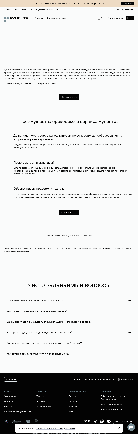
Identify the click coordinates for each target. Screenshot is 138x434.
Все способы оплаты (123, 422)
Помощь (9, 379)
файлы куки (70, 428)
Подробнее (128, 3)
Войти (129, 18)
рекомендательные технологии (49, 428)
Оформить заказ (69, 97)
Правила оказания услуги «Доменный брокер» (69, 235)
